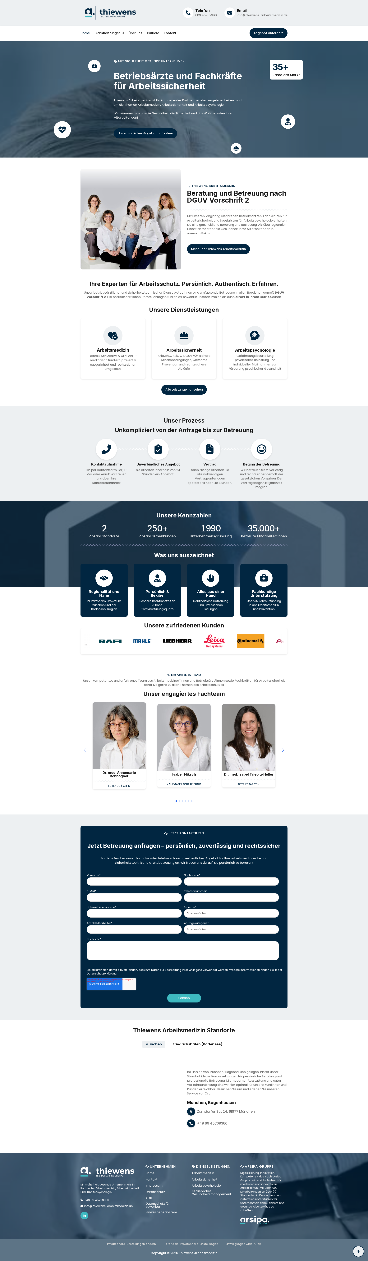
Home (85, 33)
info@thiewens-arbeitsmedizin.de (262, 15)
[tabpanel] (184, 1099)
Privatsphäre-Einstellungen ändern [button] (131, 1244)
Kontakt (170, 33)
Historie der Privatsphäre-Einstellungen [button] (190, 1244)
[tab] (153, 1044)
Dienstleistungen (107, 33)
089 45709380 (206, 15)
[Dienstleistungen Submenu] (122, 33)
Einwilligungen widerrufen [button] (243, 1244)
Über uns (135, 33)
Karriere (153, 33)
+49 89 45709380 (212, 1123)
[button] (283, 750)
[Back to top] (358, 1251)
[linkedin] (84, 1215)
